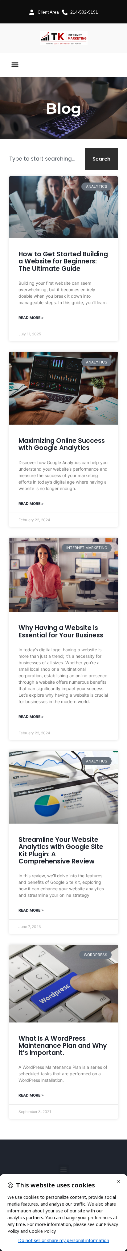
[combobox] (46, 159)
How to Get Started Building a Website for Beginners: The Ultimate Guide (63, 261)
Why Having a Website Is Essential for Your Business (60, 631)
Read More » (31, 317)
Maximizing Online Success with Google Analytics (61, 444)
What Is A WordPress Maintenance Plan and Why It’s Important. (62, 1045)
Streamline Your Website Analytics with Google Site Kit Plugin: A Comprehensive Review (60, 850)
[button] (15, 65)
